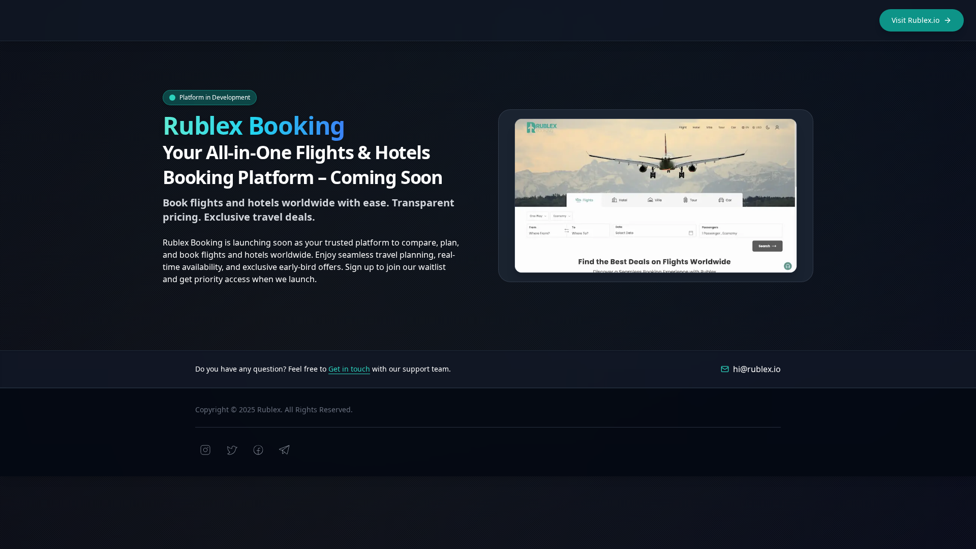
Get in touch (349, 369)
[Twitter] (232, 450)
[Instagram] (205, 450)
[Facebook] (258, 450)
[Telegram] (284, 450)
